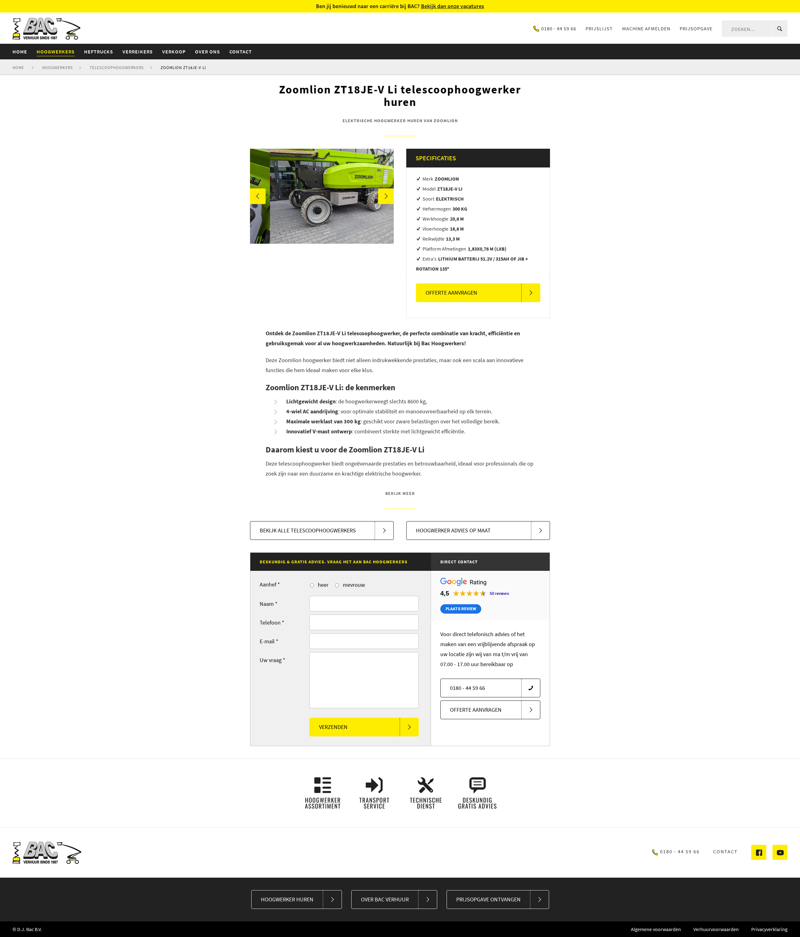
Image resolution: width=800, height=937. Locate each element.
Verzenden (333, 726)
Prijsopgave (696, 28)
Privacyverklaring (769, 929)
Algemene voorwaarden (656, 929)
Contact (725, 851)
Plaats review (461, 609)
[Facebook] (758, 852)
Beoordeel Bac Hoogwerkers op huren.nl (113, 852)
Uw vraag (272, 660)
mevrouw (353, 584)
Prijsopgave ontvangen (488, 899)
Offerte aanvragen (451, 292)
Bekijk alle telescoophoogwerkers (308, 530)
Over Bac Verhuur (385, 899)
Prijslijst (599, 28)
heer (322, 584)
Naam (269, 603)
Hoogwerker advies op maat (453, 530)
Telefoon (272, 622)
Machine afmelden (646, 28)
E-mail (269, 641)
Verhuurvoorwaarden (716, 929)
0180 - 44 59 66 (558, 28)
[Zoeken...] (779, 29)
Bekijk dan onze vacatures (452, 6)
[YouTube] (780, 852)
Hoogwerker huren (287, 899)
